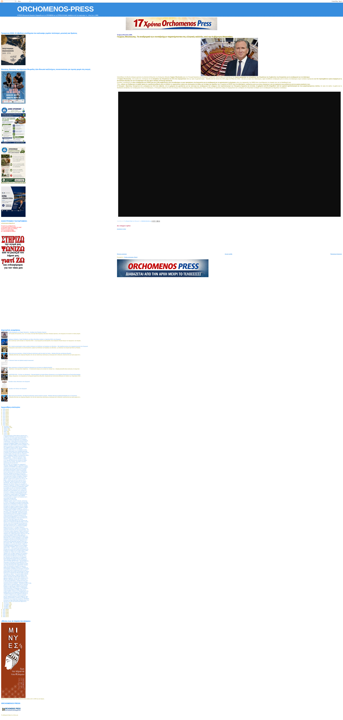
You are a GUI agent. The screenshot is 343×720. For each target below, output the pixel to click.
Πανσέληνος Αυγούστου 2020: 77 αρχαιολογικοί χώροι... (16, 524)
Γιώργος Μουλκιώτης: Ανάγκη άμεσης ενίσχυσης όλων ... (16, 435)
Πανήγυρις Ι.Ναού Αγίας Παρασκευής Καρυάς (13, 519)
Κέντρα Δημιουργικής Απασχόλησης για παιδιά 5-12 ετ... (16, 558)
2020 (4, 425)
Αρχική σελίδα (228, 254)
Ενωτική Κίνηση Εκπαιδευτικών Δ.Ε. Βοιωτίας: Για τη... (15, 555)
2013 (4, 415)
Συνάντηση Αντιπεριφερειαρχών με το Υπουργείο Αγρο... (16, 516)
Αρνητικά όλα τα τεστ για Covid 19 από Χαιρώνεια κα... (15, 601)
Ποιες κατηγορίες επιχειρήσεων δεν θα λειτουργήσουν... (16, 559)
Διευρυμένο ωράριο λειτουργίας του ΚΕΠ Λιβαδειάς (14, 495)
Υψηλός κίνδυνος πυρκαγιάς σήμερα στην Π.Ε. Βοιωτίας (16, 584)
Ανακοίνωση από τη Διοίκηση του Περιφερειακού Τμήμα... (16, 486)
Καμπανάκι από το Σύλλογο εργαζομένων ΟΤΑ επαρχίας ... (16, 537)
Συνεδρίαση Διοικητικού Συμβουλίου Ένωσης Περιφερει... (16, 545)
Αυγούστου (6, 602)
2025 (4, 615)
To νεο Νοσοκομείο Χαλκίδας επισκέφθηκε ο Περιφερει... (16, 476)
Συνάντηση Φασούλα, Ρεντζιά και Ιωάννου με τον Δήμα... (16, 581)
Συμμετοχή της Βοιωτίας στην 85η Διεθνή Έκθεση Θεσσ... (16, 538)
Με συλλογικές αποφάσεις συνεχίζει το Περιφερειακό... (15, 470)
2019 (4, 423)
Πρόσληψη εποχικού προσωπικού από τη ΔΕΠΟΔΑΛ (15, 489)
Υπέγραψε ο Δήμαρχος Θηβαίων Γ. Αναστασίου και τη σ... (16, 465)
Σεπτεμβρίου (7, 604)
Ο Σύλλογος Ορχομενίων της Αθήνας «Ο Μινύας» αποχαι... (16, 485)
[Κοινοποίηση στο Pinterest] (159, 221)
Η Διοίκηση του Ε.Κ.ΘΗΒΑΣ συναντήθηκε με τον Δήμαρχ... (16, 466)
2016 (4, 419)
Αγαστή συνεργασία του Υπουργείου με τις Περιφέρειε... (15, 445)
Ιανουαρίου (6, 426)
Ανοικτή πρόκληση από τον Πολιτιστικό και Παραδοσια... (16, 472)
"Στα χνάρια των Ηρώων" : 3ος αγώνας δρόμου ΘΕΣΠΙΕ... (16, 574)
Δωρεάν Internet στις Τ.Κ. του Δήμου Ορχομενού (14, 527)
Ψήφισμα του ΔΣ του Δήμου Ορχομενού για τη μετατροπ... (16, 553)
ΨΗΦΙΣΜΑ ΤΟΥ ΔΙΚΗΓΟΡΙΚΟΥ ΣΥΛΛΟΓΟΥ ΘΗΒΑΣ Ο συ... (17, 444)
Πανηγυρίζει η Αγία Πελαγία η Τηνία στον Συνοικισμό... (15, 469)
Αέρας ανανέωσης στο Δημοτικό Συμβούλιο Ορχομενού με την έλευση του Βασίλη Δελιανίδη (30, 367)
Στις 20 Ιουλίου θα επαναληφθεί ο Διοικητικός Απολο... (15, 438)
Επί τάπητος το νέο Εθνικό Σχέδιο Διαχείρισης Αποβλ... (15, 493)
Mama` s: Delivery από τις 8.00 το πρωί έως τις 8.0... (15, 456)
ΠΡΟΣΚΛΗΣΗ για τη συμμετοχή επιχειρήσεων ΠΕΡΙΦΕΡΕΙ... (17, 598)
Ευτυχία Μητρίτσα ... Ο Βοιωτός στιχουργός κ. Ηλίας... (15, 457)
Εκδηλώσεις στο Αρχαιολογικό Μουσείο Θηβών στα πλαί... (16, 521)
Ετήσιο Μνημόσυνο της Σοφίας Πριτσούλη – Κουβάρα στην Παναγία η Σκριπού (27, 332)
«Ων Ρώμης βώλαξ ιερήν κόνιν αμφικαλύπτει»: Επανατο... (16, 564)
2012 (4, 413)
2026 (4, 616)
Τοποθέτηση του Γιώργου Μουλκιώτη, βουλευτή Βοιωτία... (16, 440)
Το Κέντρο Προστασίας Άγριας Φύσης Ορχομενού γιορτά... (16, 532)
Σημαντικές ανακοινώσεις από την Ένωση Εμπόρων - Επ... (16, 529)
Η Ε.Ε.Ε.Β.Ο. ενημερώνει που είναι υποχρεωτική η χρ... (16, 491)
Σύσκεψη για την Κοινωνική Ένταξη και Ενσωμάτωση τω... (16, 549)
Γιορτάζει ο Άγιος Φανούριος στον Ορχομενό (19, 381)
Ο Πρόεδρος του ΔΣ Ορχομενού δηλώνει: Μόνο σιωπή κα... (16, 452)
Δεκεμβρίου (6, 608)
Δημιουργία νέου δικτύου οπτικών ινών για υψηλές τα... (15, 483)
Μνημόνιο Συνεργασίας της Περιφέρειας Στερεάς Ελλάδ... (16, 585)
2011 (4, 412)
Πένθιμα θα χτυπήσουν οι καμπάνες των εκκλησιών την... (16, 528)
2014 (4, 416)
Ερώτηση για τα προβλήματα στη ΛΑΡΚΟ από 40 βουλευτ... (16, 503)
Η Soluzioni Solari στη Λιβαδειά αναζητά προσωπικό (21, 360)
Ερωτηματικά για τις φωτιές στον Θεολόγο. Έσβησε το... (16, 544)
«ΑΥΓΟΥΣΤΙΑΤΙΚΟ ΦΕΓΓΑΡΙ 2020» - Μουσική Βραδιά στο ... (16, 560)
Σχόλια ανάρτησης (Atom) (130, 257)
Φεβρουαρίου (7, 427)
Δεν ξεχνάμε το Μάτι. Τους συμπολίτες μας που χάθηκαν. (16, 542)
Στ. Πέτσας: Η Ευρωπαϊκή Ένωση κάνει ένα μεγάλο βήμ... (16, 502)
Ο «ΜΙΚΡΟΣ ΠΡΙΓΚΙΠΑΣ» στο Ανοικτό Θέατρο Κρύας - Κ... (16, 436)
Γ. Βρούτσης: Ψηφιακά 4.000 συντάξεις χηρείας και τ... (15, 534)
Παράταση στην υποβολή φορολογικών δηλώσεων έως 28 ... (17, 533)
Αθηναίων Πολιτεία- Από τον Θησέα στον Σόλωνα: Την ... (16, 478)
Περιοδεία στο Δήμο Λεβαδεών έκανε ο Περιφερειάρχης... (16, 587)
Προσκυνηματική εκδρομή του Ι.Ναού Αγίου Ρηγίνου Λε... (16, 517)
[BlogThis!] (154, 221)
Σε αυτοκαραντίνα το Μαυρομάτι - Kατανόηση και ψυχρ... (16, 512)
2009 (4, 409)
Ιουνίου (5, 432)
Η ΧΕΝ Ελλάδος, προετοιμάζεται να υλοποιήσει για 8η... (16, 442)
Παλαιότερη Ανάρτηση (336, 254)
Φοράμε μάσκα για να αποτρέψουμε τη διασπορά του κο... (16, 592)
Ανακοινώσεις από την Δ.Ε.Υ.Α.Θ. (11, 462)
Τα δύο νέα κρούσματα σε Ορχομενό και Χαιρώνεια (15, 566)
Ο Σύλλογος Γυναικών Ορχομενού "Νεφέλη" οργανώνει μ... (16, 530)
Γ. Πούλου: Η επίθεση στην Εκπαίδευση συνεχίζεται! (15, 594)
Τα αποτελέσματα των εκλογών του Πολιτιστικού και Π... (16, 496)
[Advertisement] (160, 241)
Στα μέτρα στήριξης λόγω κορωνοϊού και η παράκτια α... (15, 453)
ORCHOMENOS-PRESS (55, 9)
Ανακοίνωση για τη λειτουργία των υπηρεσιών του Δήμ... (16, 504)
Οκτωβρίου (6, 605)
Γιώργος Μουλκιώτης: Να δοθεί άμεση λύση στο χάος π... (16, 570)
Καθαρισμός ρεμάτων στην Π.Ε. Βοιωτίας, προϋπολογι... (16, 500)
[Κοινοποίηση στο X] (156, 221)
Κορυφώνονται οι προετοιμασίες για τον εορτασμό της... (15, 490)
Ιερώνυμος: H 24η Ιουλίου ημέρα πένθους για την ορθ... (16, 511)
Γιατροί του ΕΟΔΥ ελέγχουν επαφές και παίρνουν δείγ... (16, 575)
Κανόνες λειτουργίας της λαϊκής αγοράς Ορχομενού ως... (16, 576)
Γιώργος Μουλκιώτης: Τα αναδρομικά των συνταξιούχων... (16, 588)
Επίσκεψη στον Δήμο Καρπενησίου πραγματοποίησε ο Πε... (16, 600)
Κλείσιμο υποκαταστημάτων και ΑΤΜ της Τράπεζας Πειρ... (16, 597)
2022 (4, 610)
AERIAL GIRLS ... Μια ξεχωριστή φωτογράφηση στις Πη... (16, 547)
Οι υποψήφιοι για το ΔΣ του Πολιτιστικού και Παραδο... (15, 487)
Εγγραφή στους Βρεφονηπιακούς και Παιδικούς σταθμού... (16, 507)
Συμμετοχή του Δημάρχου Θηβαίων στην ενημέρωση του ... (16, 443)
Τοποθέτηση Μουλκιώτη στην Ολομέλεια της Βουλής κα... (16, 593)
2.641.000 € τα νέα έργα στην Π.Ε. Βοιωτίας (13, 448)
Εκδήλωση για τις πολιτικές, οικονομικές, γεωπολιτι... (15, 461)
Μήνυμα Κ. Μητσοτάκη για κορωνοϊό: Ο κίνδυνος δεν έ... (16, 579)
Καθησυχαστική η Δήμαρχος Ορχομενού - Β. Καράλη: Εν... (16, 567)
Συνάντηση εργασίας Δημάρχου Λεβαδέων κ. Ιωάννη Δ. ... (16, 508)
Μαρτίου (6, 428)
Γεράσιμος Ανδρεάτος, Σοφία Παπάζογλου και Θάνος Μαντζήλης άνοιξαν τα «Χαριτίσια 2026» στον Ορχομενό (34, 339)
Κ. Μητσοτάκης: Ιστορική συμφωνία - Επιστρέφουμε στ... (16, 494)
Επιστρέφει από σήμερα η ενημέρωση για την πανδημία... (16, 506)
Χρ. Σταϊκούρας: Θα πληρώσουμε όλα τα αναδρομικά (15, 557)
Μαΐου (5, 431)
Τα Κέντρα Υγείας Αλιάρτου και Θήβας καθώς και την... (15, 589)
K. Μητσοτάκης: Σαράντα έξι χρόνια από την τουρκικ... (15, 481)
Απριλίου (6, 430)
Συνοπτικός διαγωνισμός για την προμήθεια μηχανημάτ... (16, 451)
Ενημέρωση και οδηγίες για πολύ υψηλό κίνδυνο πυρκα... (16, 550)
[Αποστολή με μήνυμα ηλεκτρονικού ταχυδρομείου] (152, 221)
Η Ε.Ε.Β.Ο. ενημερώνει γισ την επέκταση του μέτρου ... (15, 459)
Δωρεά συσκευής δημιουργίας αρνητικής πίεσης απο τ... (16, 541)
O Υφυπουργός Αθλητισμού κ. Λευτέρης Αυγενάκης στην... (16, 580)
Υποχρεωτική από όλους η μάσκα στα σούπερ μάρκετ (15, 468)
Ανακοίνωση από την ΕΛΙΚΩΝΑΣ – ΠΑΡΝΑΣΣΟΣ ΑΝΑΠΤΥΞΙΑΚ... (18, 583)
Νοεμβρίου (6, 606)
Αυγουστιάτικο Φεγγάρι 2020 (10, 498)
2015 (4, 417)
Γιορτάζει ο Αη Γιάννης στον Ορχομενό (17, 388)
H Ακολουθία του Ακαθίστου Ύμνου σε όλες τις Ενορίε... (15, 546)
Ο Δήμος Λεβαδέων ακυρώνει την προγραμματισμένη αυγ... (16, 591)
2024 (4, 613)
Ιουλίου (5, 434)
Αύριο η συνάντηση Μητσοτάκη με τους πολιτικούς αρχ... (16, 520)
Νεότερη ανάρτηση (122, 254)
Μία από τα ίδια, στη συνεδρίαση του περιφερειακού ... (15, 464)
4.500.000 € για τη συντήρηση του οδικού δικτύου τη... (15, 477)
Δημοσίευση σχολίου (121, 228)
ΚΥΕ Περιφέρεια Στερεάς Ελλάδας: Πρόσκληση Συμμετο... (16, 447)
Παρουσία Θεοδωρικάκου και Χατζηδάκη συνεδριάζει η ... (16, 513)
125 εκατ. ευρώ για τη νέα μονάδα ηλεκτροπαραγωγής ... (16, 523)
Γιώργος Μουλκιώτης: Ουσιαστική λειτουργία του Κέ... (15, 515)
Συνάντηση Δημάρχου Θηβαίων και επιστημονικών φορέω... (16, 455)
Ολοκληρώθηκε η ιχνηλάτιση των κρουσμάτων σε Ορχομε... (17, 568)
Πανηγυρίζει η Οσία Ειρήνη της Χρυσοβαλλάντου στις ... (16, 562)
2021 (4, 609)
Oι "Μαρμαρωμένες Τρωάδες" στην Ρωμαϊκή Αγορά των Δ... (16, 509)
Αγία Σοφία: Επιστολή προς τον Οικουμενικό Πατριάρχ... (16, 525)
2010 (4, 410)
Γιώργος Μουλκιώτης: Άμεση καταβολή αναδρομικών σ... (16, 474)
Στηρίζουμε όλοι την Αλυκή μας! (10, 499)
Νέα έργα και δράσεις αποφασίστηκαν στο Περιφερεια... (15, 439)
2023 (4, 612)
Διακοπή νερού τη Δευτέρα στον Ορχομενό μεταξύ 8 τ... (15, 554)
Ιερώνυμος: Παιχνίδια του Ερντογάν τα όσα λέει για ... (15, 473)
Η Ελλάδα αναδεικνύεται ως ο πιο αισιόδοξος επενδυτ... (16, 449)
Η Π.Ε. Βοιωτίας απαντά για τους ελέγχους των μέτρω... (16, 460)
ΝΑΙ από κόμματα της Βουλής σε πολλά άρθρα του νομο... (16, 596)
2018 (4, 422)
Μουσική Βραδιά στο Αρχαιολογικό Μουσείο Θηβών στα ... (16, 536)
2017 (4, 420)
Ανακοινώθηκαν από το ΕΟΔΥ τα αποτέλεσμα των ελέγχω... (17, 571)
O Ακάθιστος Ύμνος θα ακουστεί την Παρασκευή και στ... (16, 540)
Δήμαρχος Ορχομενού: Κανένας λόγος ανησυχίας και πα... (16, 578)
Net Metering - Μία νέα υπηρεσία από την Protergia (15, 482)
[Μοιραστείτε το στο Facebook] (157, 221)
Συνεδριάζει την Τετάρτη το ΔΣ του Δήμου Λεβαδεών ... (15, 551)
